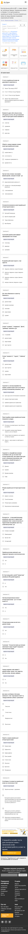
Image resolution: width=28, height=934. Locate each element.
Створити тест (11, 853)
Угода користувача (5, 929)
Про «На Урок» (5, 906)
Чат (16, 897)
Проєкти (17, 891)
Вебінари (3, 889)
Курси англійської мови (19, 899)
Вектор (3, 895)
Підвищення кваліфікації (4, 886)
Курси (2, 893)
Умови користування (16, 929)
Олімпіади (17, 895)
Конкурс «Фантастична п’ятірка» (19, 914)
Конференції (4, 891)
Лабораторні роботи (20, 889)
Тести (16, 887)
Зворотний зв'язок (5, 915)
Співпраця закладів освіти (6, 909)
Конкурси (17, 893)
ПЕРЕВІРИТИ (23, 875)
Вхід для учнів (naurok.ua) (18, 907)
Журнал (17, 883)
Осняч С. (4, 24)
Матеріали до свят (20, 910)
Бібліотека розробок (20, 885)
